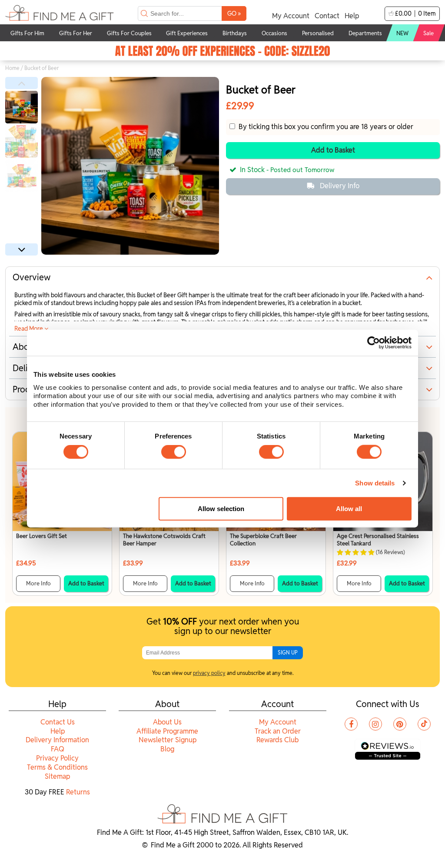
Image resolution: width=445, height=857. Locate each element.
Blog (167, 749)
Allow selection (221, 508)
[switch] (173, 452)
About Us (167, 722)
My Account (290, 15)
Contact (327, 15)
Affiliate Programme (167, 731)
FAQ (57, 749)
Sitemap (57, 776)
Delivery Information (57, 739)
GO (234, 13)
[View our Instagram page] (375, 724)
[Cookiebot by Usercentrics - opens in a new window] (373, 342)
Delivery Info (339, 185)
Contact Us (57, 722)
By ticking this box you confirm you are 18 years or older (324, 126)
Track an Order (278, 731)
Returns (78, 792)
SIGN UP (288, 652)
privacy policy (209, 673)
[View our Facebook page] (351, 724)
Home (12, 68)
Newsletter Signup (167, 739)
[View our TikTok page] (424, 724)
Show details (375, 483)
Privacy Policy (57, 758)
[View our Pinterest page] (399, 724)
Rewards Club (277, 739)
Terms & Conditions (57, 767)
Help (352, 15)
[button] (21, 83)
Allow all (349, 508)
